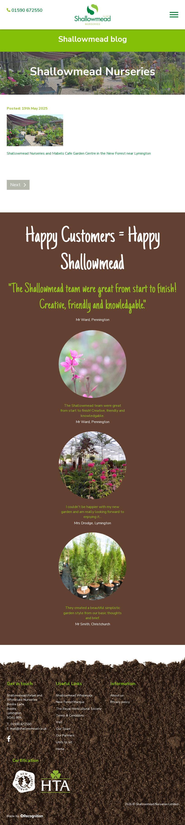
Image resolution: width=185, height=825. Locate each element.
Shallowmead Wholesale (74, 695)
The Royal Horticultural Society (78, 709)
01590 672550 (21, 724)
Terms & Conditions (70, 715)
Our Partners (65, 735)
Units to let (64, 742)
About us (116, 695)
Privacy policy (120, 702)
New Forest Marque (70, 702)
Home (60, 749)
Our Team (63, 729)
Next (15, 185)
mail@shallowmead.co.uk (28, 728)
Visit (59, 722)
